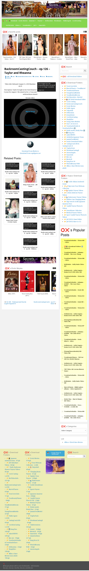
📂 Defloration (69, 113)
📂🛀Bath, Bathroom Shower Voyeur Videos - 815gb (13, 469)
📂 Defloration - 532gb (14, 547)
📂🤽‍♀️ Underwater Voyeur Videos (75, 197)
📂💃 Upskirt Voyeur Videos (73, 190)
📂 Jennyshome (69, 115)
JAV (35, 25)
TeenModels (27, 25)
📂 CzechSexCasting (71, 117)
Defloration (49, 20)
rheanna (50, 76)
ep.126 (43, 76)
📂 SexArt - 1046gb (34, 529)
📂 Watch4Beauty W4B (72, 164)
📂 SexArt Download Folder (73, 141)
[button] (3, 21)
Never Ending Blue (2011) (27, 294)
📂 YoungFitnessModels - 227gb (12, 512)
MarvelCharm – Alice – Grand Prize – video (71, 58)
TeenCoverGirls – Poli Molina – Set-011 (9, 58)
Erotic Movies (23, 20)
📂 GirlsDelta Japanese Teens (74, 137)
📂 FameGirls (68, 155)
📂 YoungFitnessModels (72, 93)
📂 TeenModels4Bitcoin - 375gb (12, 505)
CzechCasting (76, 20)
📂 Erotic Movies (69, 106)
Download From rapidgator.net (30, 153)
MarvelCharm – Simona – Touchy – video (40, 58)
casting (36, 76)
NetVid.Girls (10, 25)
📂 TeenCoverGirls (70, 86)
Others (17, 25)
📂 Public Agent (69, 108)
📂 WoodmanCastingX (71, 150)
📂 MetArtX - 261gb (34, 531)
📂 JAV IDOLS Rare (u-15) (72, 221)
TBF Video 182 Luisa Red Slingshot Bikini (25, 58)
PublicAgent (67, 20)
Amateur (32, 20)
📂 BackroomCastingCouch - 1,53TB (13, 485)
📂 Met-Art (68, 157)
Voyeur (40, 20)
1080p (8, 76)
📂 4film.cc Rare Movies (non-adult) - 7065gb (11, 556)
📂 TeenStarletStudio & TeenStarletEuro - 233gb (13, 542)
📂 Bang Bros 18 (69, 161)
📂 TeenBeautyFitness (71, 90)
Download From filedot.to (30, 151)
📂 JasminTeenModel (71, 139)
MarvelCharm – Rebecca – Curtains (56, 58)
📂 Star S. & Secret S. (71, 124)
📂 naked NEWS (69, 135)
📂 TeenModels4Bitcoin (72, 95)
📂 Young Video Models (72, 121)
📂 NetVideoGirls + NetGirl (73, 97)
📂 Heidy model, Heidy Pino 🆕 (74, 130)
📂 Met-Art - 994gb (13, 538)
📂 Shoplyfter (68, 119)
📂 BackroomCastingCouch (73, 104)
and (13, 76)
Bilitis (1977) (11, 294)
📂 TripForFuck (69, 148)
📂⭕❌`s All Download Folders (71, 76)
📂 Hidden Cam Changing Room (74, 199)
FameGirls (42, 25)
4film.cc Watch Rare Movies (73, 442)
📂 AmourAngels (69, 152)
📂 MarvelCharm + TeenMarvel (74, 88)
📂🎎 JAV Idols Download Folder (75, 99)
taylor (9, 78)
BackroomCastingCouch (24, 76)
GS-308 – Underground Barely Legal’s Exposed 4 (15, 302)
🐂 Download (13, 20)
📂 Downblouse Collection (73, 210)
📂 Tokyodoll (68, 110)
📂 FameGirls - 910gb (35, 533)
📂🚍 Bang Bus (69, 133)
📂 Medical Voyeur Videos (73, 212)
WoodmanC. (58, 20)
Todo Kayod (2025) (42, 294)
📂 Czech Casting (70, 101)
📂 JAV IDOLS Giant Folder (73, 219)
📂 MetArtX (68, 159)
